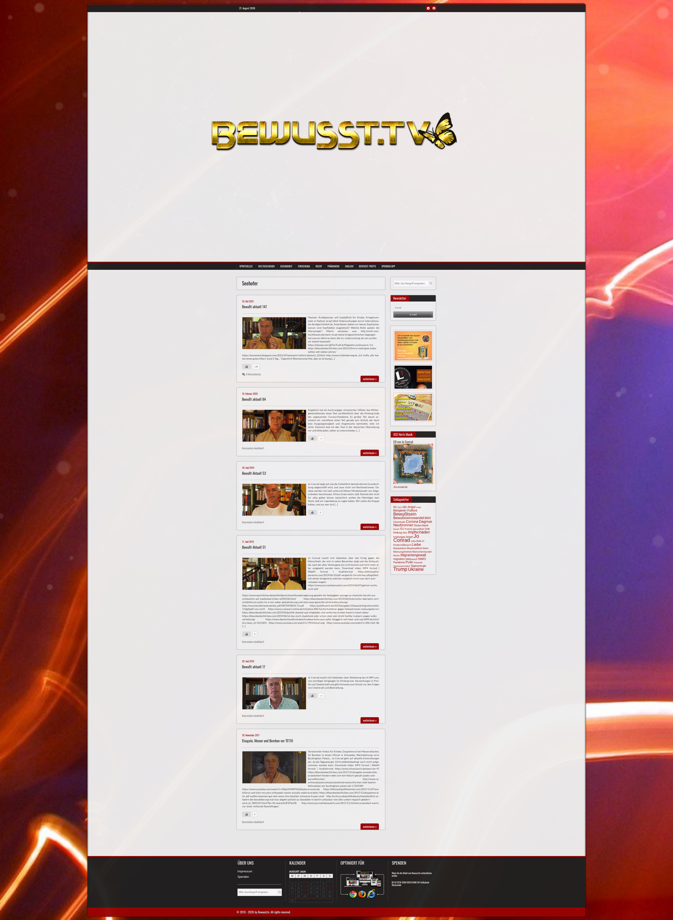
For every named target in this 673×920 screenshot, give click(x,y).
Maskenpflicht (414, 548)
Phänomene (333, 266)
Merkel (396, 555)
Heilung (397, 532)
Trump (400, 569)
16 (329, 888)
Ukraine (416, 569)
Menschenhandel (421, 551)
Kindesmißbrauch (402, 545)
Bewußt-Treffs (367, 266)
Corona (412, 521)
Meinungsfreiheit (402, 551)
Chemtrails (399, 521)
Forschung (304, 266)
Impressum (244, 871)
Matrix (426, 548)
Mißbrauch (411, 559)
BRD (428, 518)
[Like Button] (246, 366)
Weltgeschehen (266, 266)
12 (304, 888)
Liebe (416, 544)
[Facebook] (433, 8)
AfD (404, 507)
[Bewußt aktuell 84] (275, 426)
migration (399, 558)
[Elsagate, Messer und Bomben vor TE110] (275, 768)
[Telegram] (428, 8)
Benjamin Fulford (405, 510)
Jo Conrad (406, 538)
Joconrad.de (400, 487)
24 (292, 896)
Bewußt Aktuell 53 (254, 473)
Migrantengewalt (413, 555)
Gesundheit (286, 266)
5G (395, 507)
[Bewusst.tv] (334, 131)
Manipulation (399, 548)
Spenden (243, 876)
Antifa (418, 507)
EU (402, 528)
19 (304, 892)
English (349, 266)
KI (423, 541)
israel (409, 536)
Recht (319, 266)
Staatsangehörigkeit (401, 566)
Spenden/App (388, 266)
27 (311, 896)
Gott (427, 528)
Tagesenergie (418, 565)
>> (370, 379)
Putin (409, 562)
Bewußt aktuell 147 (254, 306)
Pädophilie (418, 563)
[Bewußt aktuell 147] (275, 334)
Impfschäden (419, 532)
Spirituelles (246, 266)
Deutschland (421, 525)
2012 (399, 507)
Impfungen (399, 537)
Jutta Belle (416, 541)
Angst (411, 507)
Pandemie (399, 562)
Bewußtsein (404, 514)
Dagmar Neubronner (412, 523)
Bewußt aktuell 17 (253, 666)
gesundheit (418, 529)
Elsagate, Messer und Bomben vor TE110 (267, 740)
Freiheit (408, 529)
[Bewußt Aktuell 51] (275, 574)
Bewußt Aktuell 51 (254, 547)
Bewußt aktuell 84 (254, 399)
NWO (422, 559)
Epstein (396, 529)
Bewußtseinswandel (408, 518)
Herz (405, 532)
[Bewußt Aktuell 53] (275, 500)
